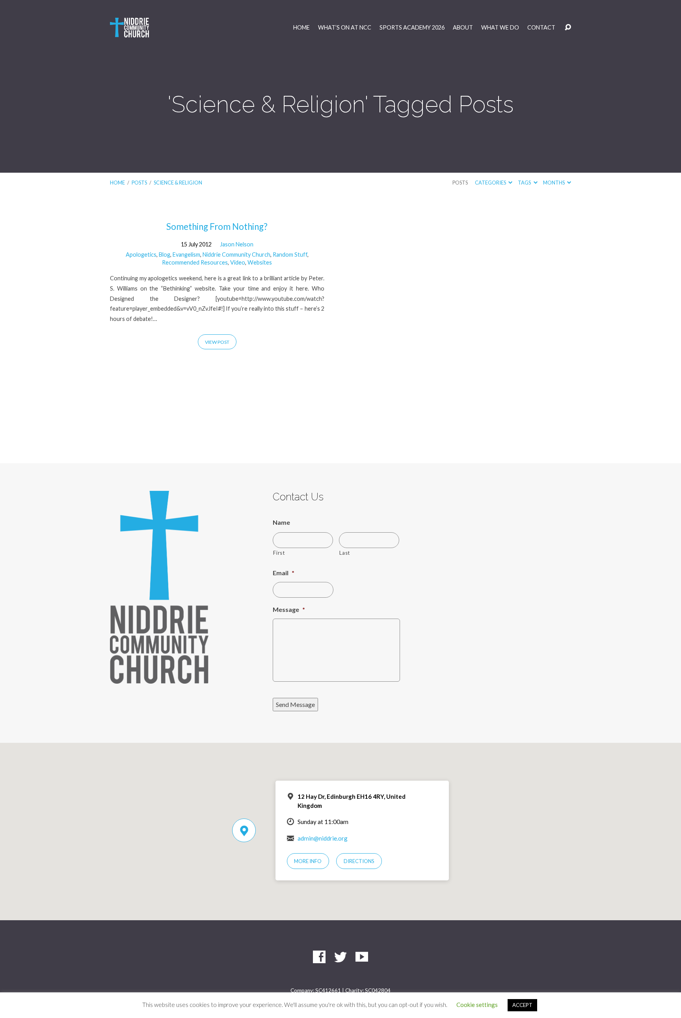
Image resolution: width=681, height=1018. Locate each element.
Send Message (295, 704)
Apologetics (141, 254)
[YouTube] (361, 957)
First (279, 553)
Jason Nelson (236, 244)
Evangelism (186, 254)
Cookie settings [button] (477, 1004)
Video (237, 262)
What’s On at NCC (344, 27)
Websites (259, 262)
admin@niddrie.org (323, 838)
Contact (541, 27)
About (463, 27)
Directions (359, 861)
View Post (217, 342)
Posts (139, 182)
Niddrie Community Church (236, 254)
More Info (308, 861)
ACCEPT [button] (522, 1005)
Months (554, 182)
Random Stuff (290, 254)
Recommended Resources (195, 262)
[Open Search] (568, 27)
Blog (164, 254)
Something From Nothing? (217, 226)
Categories (491, 182)
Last (344, 553)
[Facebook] (319, 957)
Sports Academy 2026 (412, 27)
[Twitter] (340, 957)
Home (301, 27)
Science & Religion (178, 182)
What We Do (500, 27)
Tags (525, 182)
